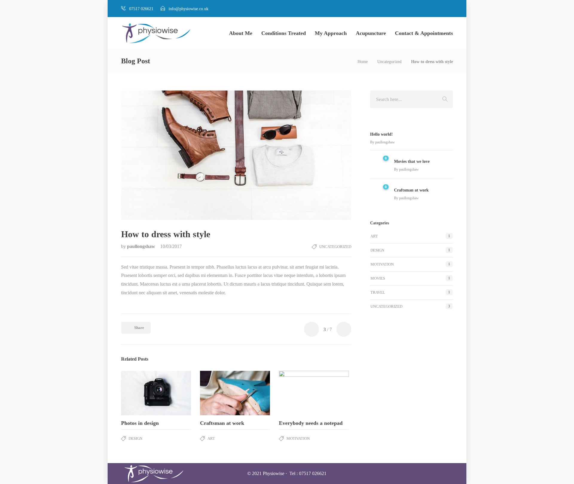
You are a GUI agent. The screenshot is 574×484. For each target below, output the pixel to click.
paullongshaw (141, 246)
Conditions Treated (283, 33)
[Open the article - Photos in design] (138, 393)
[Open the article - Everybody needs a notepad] (296, 393)
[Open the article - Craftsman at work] (217, 393)
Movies (377, 278)
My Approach (331, 33)
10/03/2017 (171, 246)
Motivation (298, 438)
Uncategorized (389, 61)
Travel (377, 292)
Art (211, 438)
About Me (240, 33)
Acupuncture (371, 33)
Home (363, 61)
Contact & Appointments (424, 33)
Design (135, 438)
